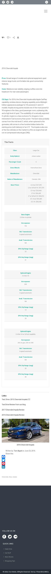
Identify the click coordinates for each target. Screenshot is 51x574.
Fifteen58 (39, 572)
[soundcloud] (15, 537)
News (10, 28)
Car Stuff (8, 553)
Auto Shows (9, 557)
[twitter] (10, 537)
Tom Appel (18, 451)
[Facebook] (25, 456)
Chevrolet (5, 477)
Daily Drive (8, 549)
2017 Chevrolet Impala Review (13, 410)
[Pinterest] (25, 463)
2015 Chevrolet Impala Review (13, 415)
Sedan (15, 477)
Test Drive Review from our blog (14, 404)
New (10, 477)
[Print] (19, 37)
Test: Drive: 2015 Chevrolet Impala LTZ (16, 399)
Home (5, 28)
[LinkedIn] (25, 466)
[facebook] (4, 537)
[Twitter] (25, 460)
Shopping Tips (10, 561)
